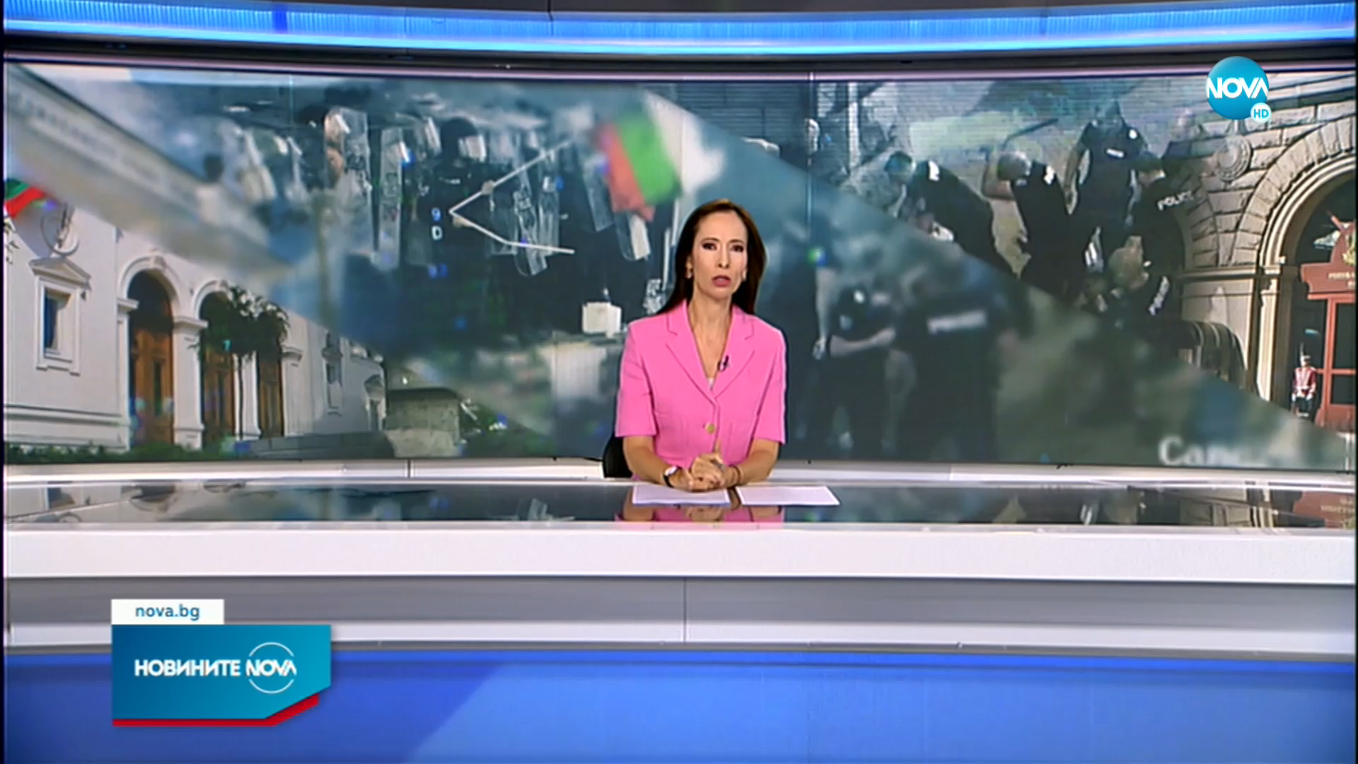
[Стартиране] (18, 750)
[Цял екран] (1316, 750)
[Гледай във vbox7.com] (1338, 750)
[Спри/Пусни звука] (40, 750)
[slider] (91, 735)
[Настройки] (1337, 18)
